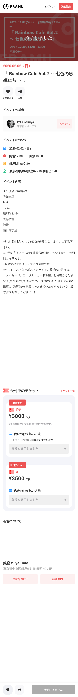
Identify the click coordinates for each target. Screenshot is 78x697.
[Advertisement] (39, 340)
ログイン (50, 6)
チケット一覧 (67, 391)
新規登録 (66, 6)
